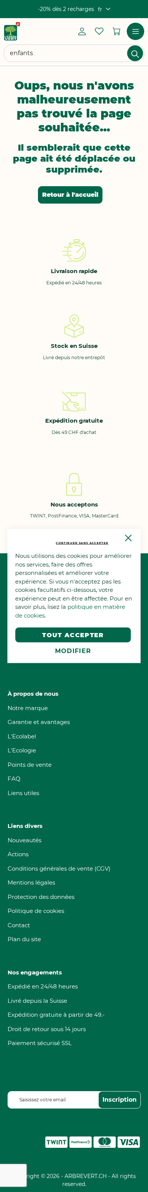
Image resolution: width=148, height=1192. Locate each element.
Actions (18, 854)
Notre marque (28, 708)
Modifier (73, 651)
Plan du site (24, 939)
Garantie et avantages (39, 722)
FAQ (14, 778)
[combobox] (74, 53)
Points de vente (30, 764)
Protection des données (41, 896)
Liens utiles (23, 793)
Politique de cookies (36, 910)
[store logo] (12, 31)
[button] (104, 9)
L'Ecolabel (22, 736)
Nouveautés (24, 840)
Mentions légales (31, 882)
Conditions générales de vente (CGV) (59, 868)
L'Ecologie (22, 750)
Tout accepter (73, 635)
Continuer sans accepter (82, 543)
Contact (19, 925)
